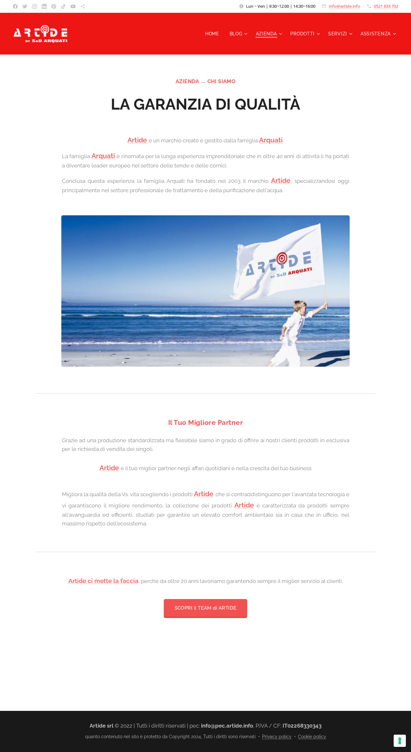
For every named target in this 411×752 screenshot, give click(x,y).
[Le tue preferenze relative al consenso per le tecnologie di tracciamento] (400, 741)
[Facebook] (15, 6)
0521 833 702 (386, 6)
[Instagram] (35, 6)
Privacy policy (277, 736)
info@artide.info (344, 6)
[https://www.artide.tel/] (83, 6)
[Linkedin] (44, 6)
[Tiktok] (63, 6)
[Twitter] (25, 6)
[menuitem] (214, 34)
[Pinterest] (54, 6)
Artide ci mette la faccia (103, 580)
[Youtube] (73, 6)
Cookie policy (312, 736)
